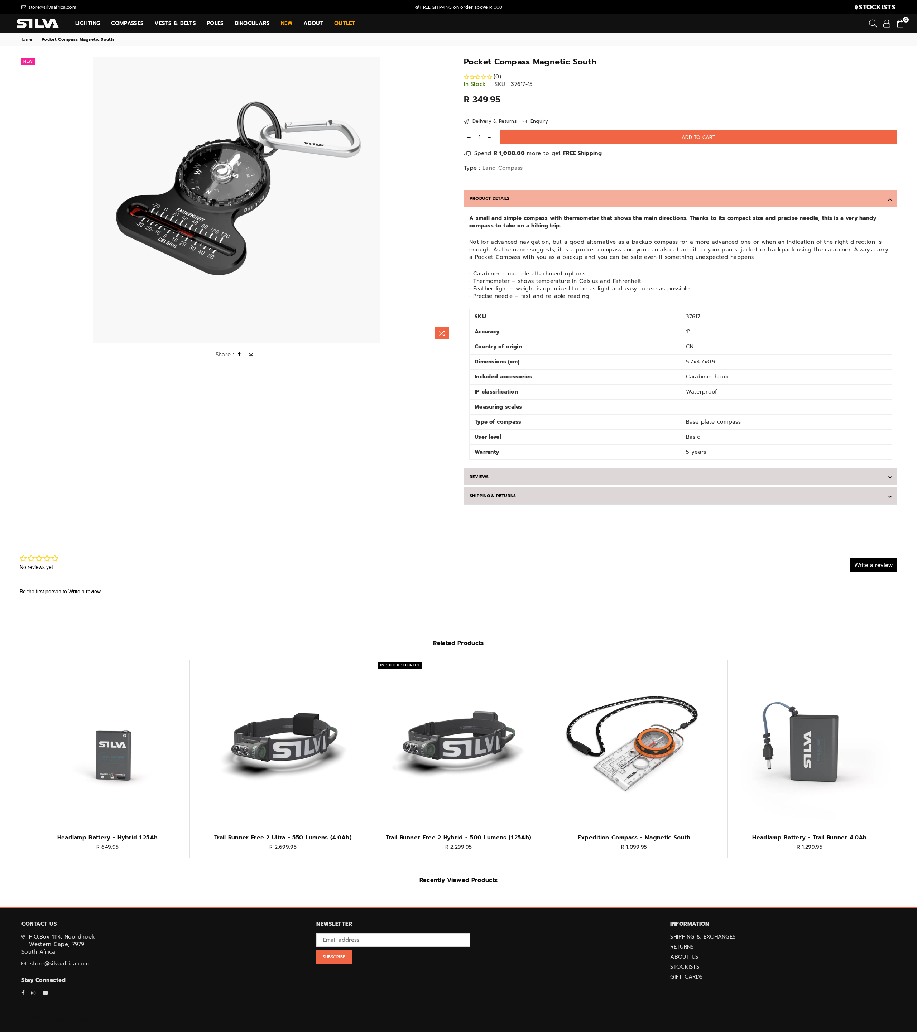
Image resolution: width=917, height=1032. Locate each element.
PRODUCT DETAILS (490, 198)
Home (26, 40)
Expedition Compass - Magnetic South (634, 837)
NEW (28, 61)
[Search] (873, 23)
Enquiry (538, 121)
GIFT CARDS (686, 977)
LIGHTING (87, 23)
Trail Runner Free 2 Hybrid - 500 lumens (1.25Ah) (458, 837)
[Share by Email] (251, 354)
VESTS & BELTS (175, 23)
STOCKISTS (684, 967)
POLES (215, 23)
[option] (236, 200)
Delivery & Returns (493, 121)
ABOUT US (684, 957)
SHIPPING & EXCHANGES (702, 937)
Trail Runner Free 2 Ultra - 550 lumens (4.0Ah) (283, 837)
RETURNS (681, 947)
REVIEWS (479, 476)
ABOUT (313, 23)
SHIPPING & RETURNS (493, 495)
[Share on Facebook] (239, 354)
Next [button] (905, 764)
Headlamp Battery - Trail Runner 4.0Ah (809, 837)
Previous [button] (11, 764)
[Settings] (886, 23)
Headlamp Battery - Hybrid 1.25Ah (107, 837)
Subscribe (334, 957)
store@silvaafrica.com (51, 7)
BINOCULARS (252, 23)
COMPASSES (127, 23)
